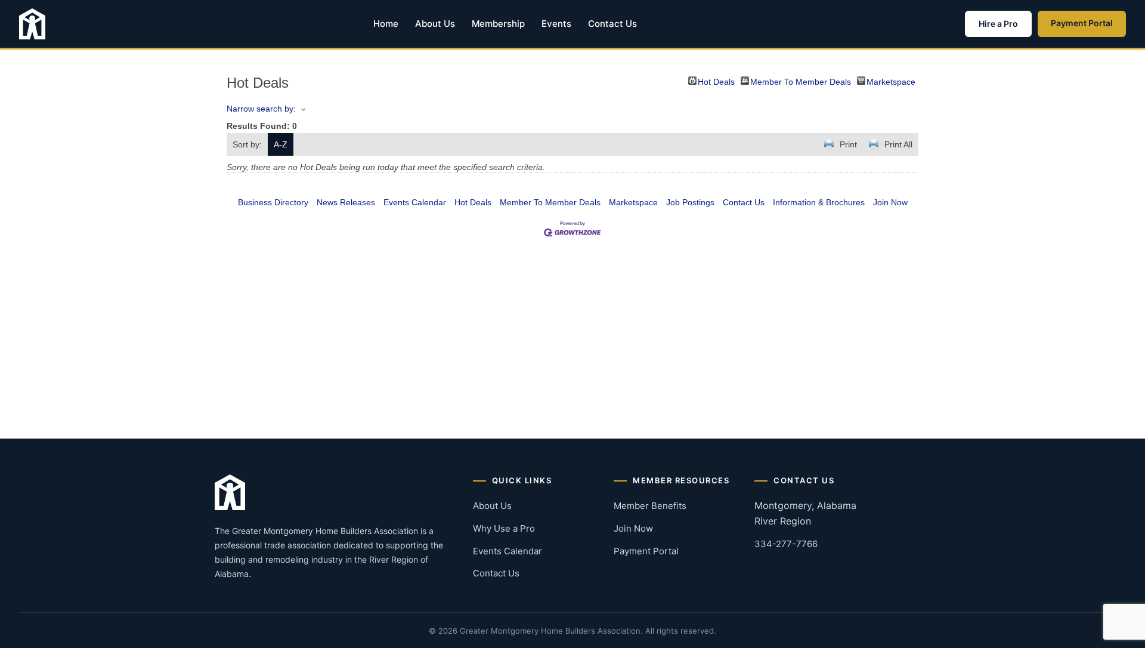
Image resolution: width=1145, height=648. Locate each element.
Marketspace (891, 81)
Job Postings (690, 202)
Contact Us (612, 23)
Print (848, 144)
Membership (498, 23)
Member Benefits (650, 505)
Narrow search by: (261, 108)
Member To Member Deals (800, 81)
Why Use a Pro (504, 528)
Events (556, 23)
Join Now (890, 202)
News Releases (346, 202)
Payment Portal (1082, 23)
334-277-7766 (786, 544)
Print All (898, 144)
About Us (435, 23)
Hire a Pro (998, 23)
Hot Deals (716, 81)
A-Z (280, 144)
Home (385, 23)
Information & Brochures (819, 202)
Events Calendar (414, 202)
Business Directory (273, 202)
